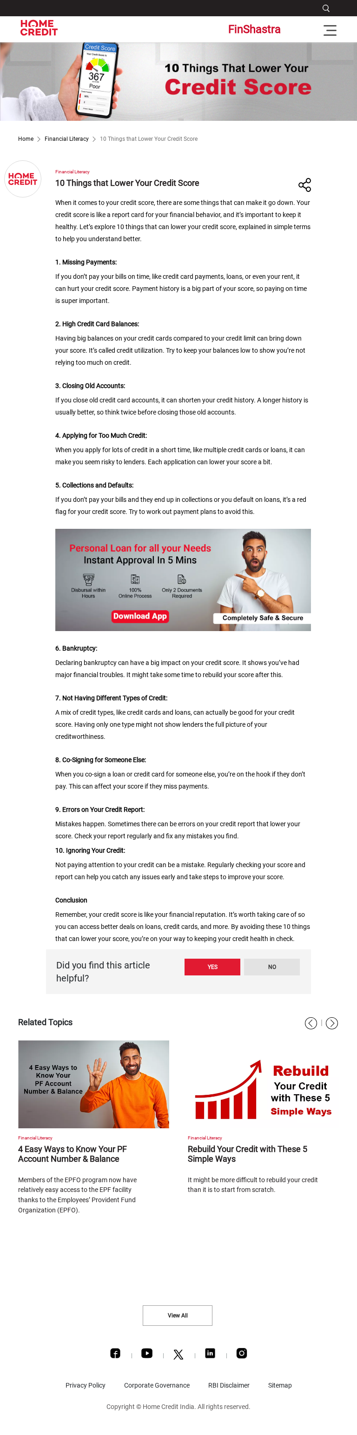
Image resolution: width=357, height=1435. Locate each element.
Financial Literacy (67, 139)
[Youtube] (147, 1355)
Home (25, 139)
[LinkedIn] (210, 1355)
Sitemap (280, 1385)
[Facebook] (115, 1355)
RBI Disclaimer (229, 1385)
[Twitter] (178, 1357)
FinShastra (254, 29)
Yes (213, 967)
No (272, 967)
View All (178, 1315)
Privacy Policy (86, 1385)
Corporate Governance (157, 1385)
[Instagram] (242, 1355)
